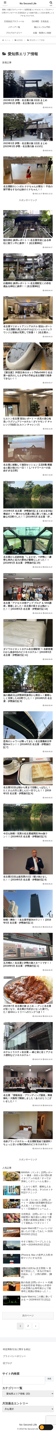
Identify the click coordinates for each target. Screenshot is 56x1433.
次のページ (28, 1315)
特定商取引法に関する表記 (16, 1349)
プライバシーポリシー (14, 1356)
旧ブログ (7, 1363)
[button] (50, 771)
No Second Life (28, 3)
